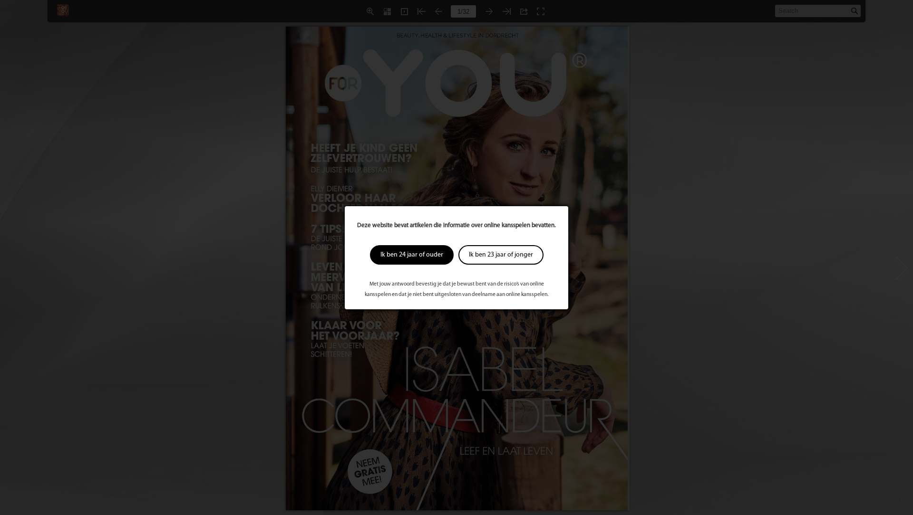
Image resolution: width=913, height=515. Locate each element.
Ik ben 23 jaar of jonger (501, 254)
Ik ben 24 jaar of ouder (411, 254)
